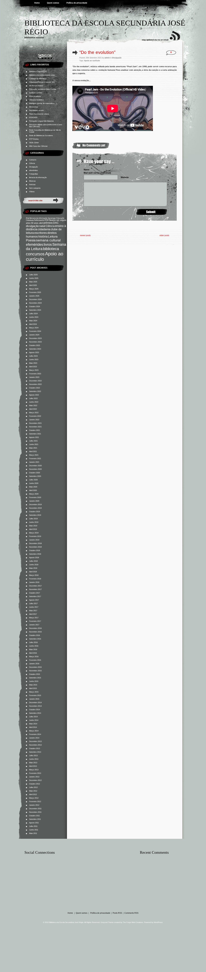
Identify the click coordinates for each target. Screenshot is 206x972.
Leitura (53, 236)
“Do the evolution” (97, 52)
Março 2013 (33, 770)
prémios (48, 222)
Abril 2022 (33, 409)
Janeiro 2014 (34, 738)
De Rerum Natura (36, 86)
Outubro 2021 (34, 430)
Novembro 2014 (35, 706)
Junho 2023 (33, 359)
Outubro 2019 (34, 512)
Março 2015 (33, 692)
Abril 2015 (33, 688)
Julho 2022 (33, 398)
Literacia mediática (36, 100)
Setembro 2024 (35, 310)
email (165, 40)
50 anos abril (37, 223)
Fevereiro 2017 (35, 621)
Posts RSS (117, 913)
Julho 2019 (33, 519)
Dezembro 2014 (35, 702)
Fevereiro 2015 (35, 695)
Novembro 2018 (35, 547)
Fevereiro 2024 (35, 331)
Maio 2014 (33, 724)
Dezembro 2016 (35, 628)
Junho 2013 (33, 759)
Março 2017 (33, 618)
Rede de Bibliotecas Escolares (41, 135)
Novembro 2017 (35, 589)
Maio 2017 (33, 611)
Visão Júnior (34, 143)
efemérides (33, 170)
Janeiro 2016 (34, 664)
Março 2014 (33, 731)
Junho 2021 (33, 444)
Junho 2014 (33, 720)
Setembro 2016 (35, 639)
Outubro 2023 (34, 345)
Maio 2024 (33, 321)
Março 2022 (33, 413)
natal (42, 226)
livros (48, 245)
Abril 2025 (33, 285)
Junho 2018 (33, 565)
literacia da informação (38, 177)
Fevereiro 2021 (35, 458)
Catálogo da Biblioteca (37, 79)
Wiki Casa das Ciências (38, 146)
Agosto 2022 (34, 395)
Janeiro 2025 (34, 296)
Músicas (32, 181)
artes (28, 223)
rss (158, 40)
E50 (46, 220)
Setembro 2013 (35, 752)
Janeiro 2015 (34, 699)
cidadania (44, 229)
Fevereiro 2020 (35, 497)
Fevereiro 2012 (35, 801)
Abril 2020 (33, 490)
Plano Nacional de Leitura (39, 114)
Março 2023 (33, 370)
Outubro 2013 (34, 748)
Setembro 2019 (35, 515)
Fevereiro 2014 (35, 734)
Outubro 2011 (34, 816)
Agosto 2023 (34, 352)
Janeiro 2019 (34, 540)
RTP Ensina (33, 139)
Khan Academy (35, 96)
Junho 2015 (33, 681)
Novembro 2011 (35, 812)
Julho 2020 (33, 480)
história (43, 236)
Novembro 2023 (35, 342)
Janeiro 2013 (34, 777)
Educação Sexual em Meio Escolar (42, 89)
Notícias (32, 184)
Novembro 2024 (35, 303)
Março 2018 (33, 575)
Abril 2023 (33, 367)
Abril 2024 (33, 324)
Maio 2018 (33, 568)
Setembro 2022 (35, 391)
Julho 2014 (33, 717)
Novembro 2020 (35, 469)
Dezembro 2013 (35, 741)
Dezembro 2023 (35, 338)
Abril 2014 (33, 727)
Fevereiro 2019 (35, 536)
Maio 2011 (33, 833)
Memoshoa (33, 107)
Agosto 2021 (34, 437)
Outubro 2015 (34, 674)
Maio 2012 (33, 791)
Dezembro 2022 (35, 381)
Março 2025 (33, 289)
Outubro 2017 (34, 593)
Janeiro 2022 (34, 420)
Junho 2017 (33, 607)
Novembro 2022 (35, 384)
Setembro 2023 (35, 349)
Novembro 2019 (35, 508)
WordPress (158, 922)
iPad (27, 218)
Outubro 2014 (34, 710)
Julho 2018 (33, 561)
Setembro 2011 (35, 819)
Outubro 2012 (34, 784)
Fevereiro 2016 (35, 660)
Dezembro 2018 (35, 543)
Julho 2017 (33, 603)
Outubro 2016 (34, 635)
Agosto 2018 (34, 557)
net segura (61, 220)
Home (37, 3)
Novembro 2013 (35, 745)
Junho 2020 (33, 483)
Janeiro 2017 (34, 625)
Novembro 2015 (35, 671)
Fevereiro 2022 (35, 416)
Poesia (31, 240)
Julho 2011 (33, 826)
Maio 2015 (33, 685)
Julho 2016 (33, 642)
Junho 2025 (33, 278)
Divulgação (33, 167)
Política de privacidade (76, 3)
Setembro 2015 (35, 678)
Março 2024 (33, 328)
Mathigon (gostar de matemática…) (43, 103)
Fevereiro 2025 (35, 292)
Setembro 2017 (35, 596)
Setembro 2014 (35, 713)
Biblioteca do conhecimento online (42, 75)
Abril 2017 (33, 614)
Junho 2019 (33, 522)
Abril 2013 (33, 766)
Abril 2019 (33, 529)
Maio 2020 (33, 487)
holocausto (39, 220)
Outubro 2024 (34, 306)
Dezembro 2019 (35, 504)
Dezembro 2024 (35, 299)
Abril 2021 (33, 451)
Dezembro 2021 (35, 423)
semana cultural (48, 240)
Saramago (52, 218)
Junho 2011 (33, 830)
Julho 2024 (33, 314)
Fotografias (33, 174)
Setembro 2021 (35, 434)
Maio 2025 (33, 282)
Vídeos (32, 192)
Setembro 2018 (35, 554)
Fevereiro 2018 (35, 579)
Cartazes (32, 160)
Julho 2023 (33, 356)
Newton (52, 220)
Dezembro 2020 (35, 466)
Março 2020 (33, 494)
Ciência (32, 163)
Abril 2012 (33, 794)
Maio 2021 (33, 448)
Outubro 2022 (34, 388)
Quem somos (53, 3)
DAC (56, 222)
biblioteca (51, 249)
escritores (40, 232)
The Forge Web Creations (133, 922)
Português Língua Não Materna (41, 121)
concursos (35, 254)
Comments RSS (131, 913)
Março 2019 (33, 533)
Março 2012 (33, 798)
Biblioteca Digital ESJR (38, 71)
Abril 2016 (33, 653)
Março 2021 (33, 455)
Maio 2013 (33, 763)
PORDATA (33, 117)
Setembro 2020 (35, 476)
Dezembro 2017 (35, 586)
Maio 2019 (33, 526)
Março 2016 (33, 656)
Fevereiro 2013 (35, 773)
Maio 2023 (33, 363)
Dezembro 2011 (35, 809)
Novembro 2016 (35, 632)
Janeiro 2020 (34, 501)
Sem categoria (34, 188)
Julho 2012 (33, 787)
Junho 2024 (33, 317)
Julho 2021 (33, 441)
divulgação (32, 226)
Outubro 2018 (34, 550)
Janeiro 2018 (34, 582)
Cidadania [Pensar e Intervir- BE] (42, 82)
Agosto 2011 (34, 823)
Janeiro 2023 (34, 377)
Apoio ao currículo (92, 61)
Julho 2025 (33, 275)
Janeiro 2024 (34, 335)
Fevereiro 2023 (35, 374)
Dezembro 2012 (35, 780)
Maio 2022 (33, 405)
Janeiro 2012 (34, 805)
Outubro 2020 (34, 473)
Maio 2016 (33, 649)
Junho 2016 (33, 646)
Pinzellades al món (36, 110)
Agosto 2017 (34, 600)
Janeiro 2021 (34, 462)
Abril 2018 (33, 572)
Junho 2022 (33, 402)
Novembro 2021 (35, 427)
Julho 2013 (33, 755)
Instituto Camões (35, 93)
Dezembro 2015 (35, 667)
